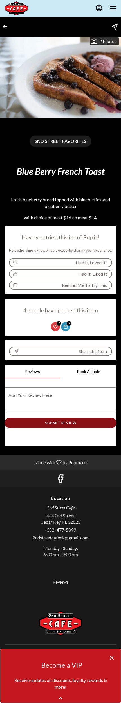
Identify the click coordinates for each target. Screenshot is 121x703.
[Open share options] (114, 27)
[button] (7, 26)
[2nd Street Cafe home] (30, 8)
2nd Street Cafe (60, 623)
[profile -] (99, 8)
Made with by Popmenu (45, 462)
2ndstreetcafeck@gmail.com (61, 537)
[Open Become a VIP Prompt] (60, 698)
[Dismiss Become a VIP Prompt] (111, 658)
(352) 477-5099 (60, 529)
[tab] (32, 371)
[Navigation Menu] (113, 8)
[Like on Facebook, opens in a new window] (60, 480)
